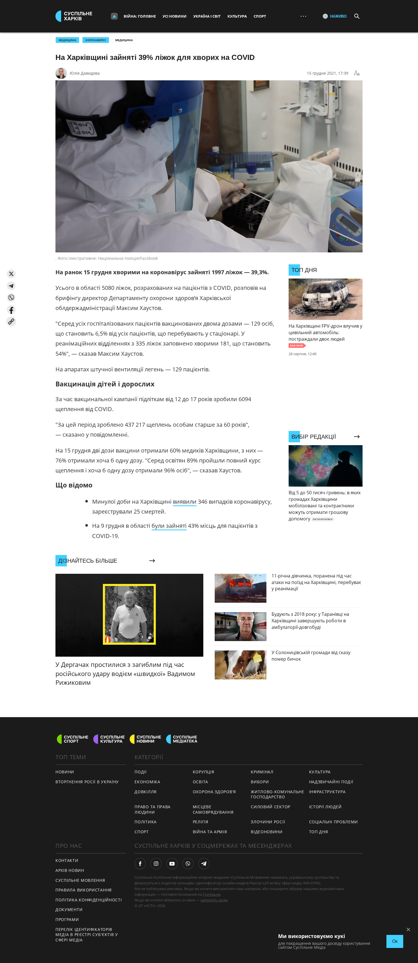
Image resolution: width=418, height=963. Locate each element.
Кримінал (262, 771)
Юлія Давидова (85, 73)
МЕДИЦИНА (67, 40)
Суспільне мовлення (80, 880)
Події (140, 771)
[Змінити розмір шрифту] (357, 73)
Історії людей (325, 806)
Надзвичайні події (331, 781)
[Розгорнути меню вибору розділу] (114, 16)
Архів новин (69, 870)
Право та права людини (152, 809)
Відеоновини (267, 831)
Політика (145, 821)
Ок (395, 941)
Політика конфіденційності (88, 900)
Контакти (66, 860)
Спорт (260, 16)
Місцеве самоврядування (213, 809)
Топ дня (318, 831)
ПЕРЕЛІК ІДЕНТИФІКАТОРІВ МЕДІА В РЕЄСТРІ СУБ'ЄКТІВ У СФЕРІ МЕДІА (86, 935)
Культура (237, 16)
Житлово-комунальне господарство (277, 794)
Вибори (260, 781)
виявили (184, 501)
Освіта (200, 781)
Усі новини (175, 16)
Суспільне (211, 894)
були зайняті (169, 525)
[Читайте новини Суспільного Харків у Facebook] (140, 863)
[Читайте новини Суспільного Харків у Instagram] (156, 863)
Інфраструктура (327, 791)
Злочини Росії (268, 821)
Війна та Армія (210, 831)
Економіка (147, 781)
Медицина (124, 40)
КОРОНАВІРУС (95, 40)
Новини (64, 771)
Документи (68, 909)
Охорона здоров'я (214, 791)
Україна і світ (207, 16)
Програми (67, 919)
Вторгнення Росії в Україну (87, 781)
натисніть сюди (213, 900)
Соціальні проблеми (333, 821)
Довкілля (145, 791)
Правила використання (83, 890)
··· (303, 16)
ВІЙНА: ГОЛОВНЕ (140, 16)
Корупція (203, 771)
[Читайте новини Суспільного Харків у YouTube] (172, 863)
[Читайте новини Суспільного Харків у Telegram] (204, 863)
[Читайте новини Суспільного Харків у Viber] (188, 863)
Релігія (200, 821)
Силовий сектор (270, 806)
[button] (11, 274)
